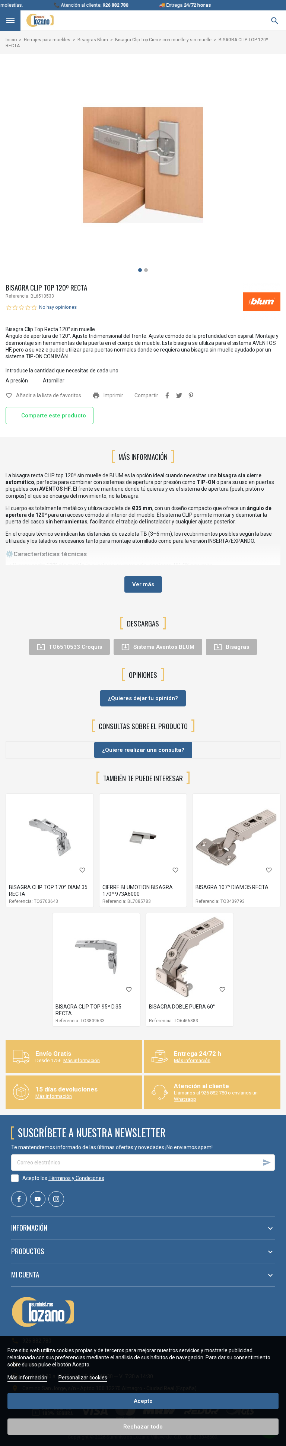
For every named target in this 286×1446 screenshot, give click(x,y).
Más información (81, 1060)
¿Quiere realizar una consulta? (143, 750)
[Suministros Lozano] (40, 20)
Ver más (143, 584)
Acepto (143, 1401)
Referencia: (17, 296)
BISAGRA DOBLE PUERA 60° (182, 1007)
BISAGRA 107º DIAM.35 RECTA (232, 887)
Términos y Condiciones (76, 1178)
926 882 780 (214, 1093)
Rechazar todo (143, 1426)
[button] (140, 270)
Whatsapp (185, 1099)
